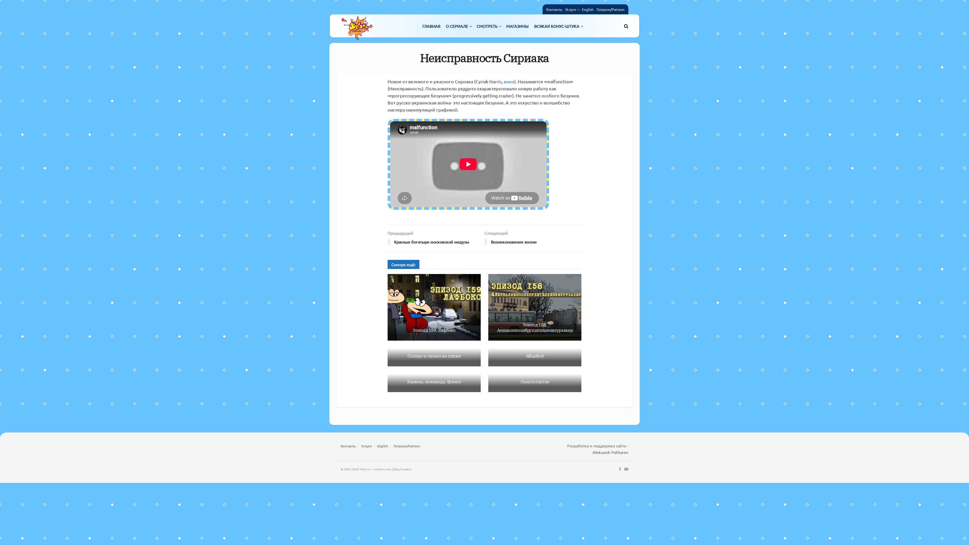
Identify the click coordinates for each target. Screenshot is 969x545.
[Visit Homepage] (357, 26)
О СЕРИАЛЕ (457, 26)
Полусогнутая (535, 382)
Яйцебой (535, 356)
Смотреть (487, 26)
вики (509, 81)
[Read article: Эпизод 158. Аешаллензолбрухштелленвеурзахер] (534, 307)
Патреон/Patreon (611, 9)
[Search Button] (626, 26)
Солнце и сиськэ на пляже (434, 356)
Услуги (570, 9)
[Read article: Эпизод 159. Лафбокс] (434, 307)
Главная (431, 26)
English (588, 9)
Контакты (554, 9)
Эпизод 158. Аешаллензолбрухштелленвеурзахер (535, 327)
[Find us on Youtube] (626, 469)
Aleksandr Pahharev (610, 452)
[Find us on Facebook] (620, 469)
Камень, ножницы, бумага (434, 382)
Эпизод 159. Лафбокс (434, 330)
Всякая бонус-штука (556, 26)
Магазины (517, 26)
